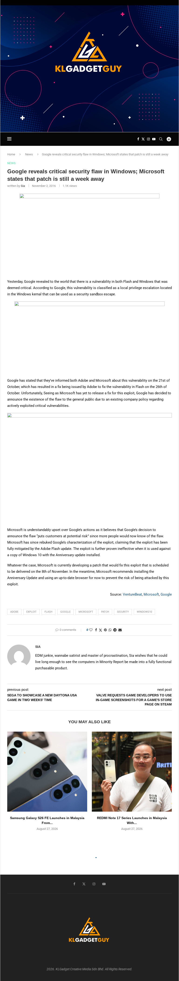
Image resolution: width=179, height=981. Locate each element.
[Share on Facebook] (96, 630)
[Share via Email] (120, 630)
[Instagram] (148, 139)
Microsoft (151, 594)
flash (48, 611)
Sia (23, 186)
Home (11, 154)
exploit (31, 611)
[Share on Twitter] (100, 630)
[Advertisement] (89, 118)
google (65, 611)
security (123, 611)
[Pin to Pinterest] (105, 630)
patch (105, 611)
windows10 (144, 611)
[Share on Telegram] (115, 630)
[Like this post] (91, 630)
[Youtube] (153, 139)
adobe (14, 611)
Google (166, 594)
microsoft (86, 611)
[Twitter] (143, 139)
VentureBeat (132, 594)
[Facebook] (138, 139)
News (29, 154)
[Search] (160, 139)
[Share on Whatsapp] (110, 630)
